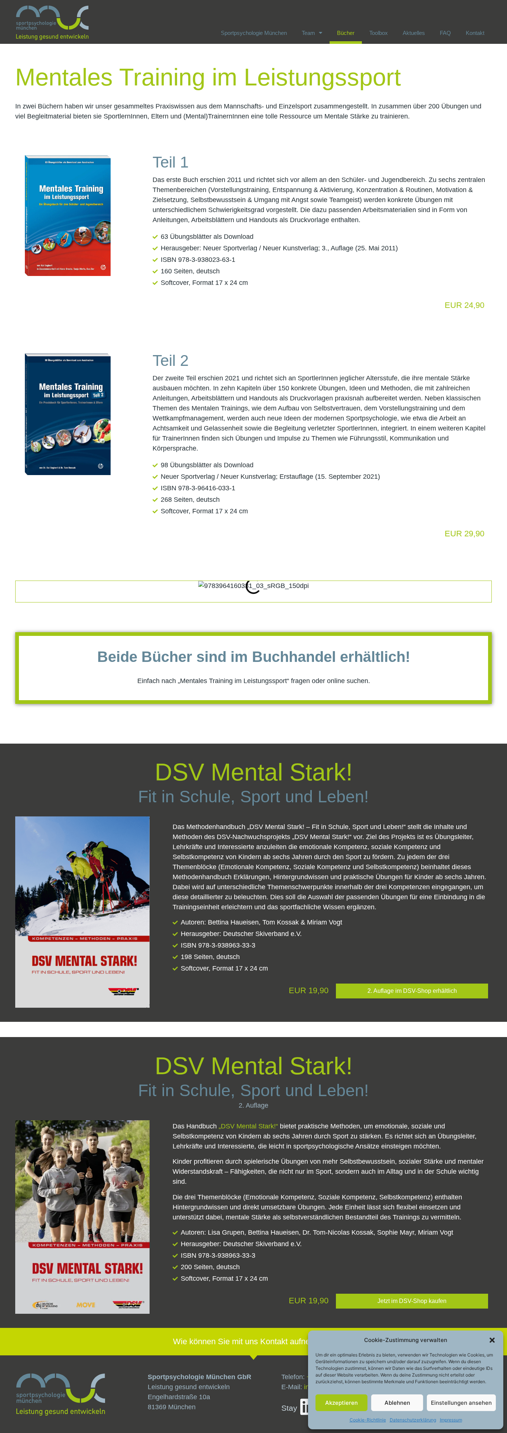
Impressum (451, 1420)
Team (308, 33)
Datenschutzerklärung (413, 1420)
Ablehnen (397, 1402)
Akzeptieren (341, 1402)
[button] (492, 1340)
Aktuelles (414, 33)
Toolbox (378, 33)
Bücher (345, 33)
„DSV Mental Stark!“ (248, 1126)
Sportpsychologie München (254, 33)
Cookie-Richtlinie (368, 1420)
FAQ (445, 33)
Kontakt (475, 33)
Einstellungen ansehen (461, 1402)
